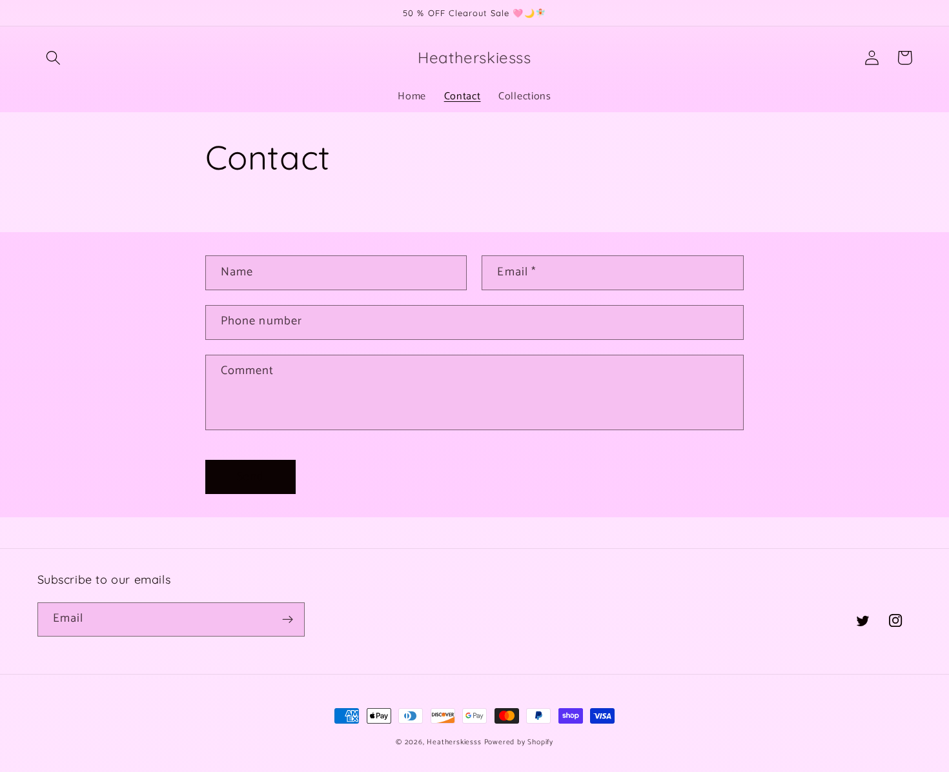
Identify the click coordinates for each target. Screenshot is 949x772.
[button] (53, 57)
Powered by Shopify (519, 742)
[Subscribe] (287, 619)
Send (250, 477)
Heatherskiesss (454, 742)
